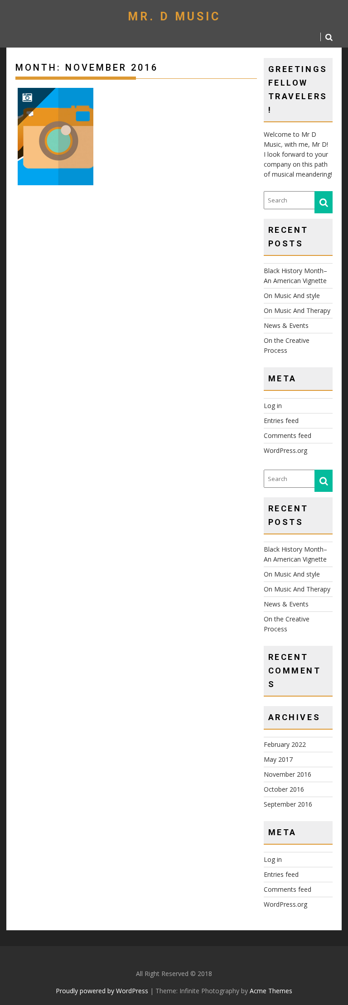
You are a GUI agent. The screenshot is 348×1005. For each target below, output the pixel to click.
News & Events (286, 325)
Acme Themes (271, 990)
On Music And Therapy (297, 310)
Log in (273, 405)
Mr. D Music (174, 16)
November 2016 (287, 774)
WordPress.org (285, 450)
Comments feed (287, 435)
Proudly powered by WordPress (102, 990)
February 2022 (285, 744)
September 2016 (288, 804)
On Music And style (292, 295)
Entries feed (281, 420)
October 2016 (284, 789)
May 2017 (278, 759)
